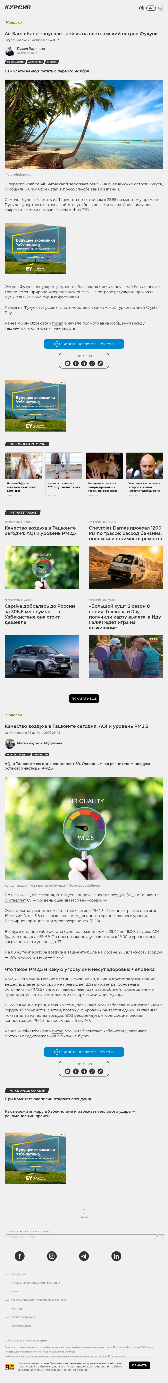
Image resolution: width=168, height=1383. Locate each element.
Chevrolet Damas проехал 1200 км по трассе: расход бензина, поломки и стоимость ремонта (125, 533)
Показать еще (84, 698)
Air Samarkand (15, 62)
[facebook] (20, 1256)
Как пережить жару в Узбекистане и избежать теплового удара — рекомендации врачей (70, 1113)
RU (151, 8)
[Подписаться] (160, 1236)
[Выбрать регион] (141, 8)
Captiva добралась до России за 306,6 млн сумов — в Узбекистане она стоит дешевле (40, 614)
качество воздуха (18, 754)
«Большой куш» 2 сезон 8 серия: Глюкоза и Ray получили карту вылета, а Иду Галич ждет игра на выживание (125, 617)
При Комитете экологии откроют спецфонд (48, 1099)
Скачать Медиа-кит (23, 1317)
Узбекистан (40, 754)
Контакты (17, 1309)
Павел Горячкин (31, 49)
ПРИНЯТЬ (139, 1365)
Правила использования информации (35, 1283)
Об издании (18, 1274)
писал (57, 323)
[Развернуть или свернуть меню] (160, 8)
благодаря (88, 287)
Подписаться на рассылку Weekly (29, 1232)
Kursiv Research (21, 1326)
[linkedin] (116, 1256)
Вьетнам (52, 62)
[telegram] (84, 1256)
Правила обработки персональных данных (38, 1300)
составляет (15, 900)
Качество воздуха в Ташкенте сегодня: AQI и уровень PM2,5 (40, 530)
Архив (14, 1292)
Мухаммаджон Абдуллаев (39, 743)
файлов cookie (78, 1369)
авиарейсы (35, 62)
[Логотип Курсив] (18, 7)
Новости (13, 22)
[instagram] (52, 1256)
